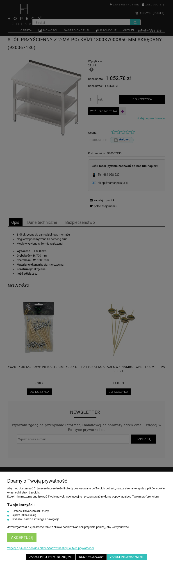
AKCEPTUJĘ (22, 538)
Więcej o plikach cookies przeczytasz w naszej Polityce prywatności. (50, 548)
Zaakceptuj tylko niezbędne (51, 556)
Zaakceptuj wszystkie (127, 556)
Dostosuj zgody (91, 556)
